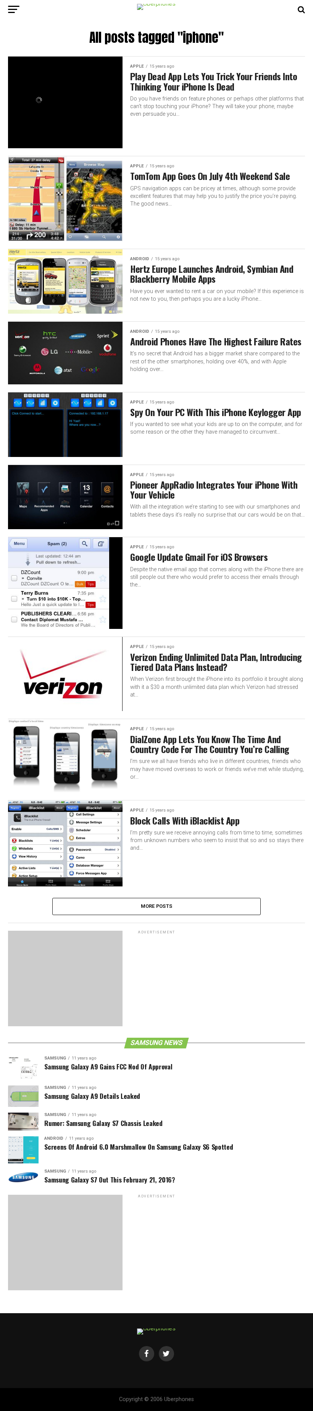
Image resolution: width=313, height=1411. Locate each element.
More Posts (157, 906)
